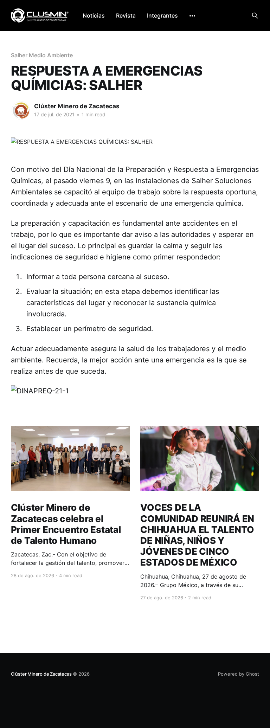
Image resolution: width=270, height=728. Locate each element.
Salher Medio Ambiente (42, 55)
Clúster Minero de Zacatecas (77, 106)
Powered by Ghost (238, 674)
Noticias (94, 15)
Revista (126, 15)
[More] (192, 16)
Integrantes (162, 15)
